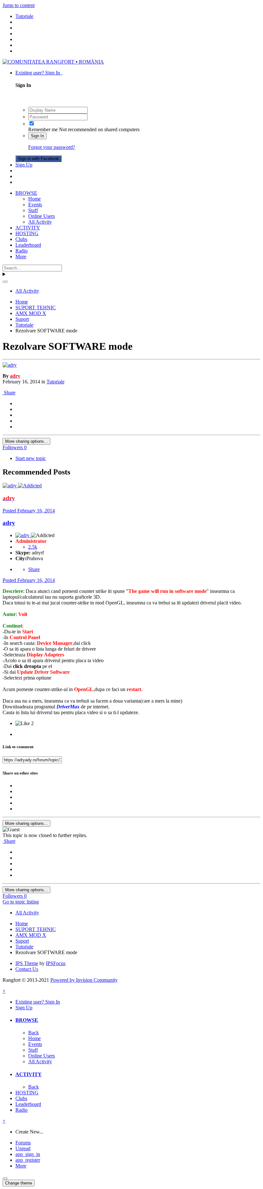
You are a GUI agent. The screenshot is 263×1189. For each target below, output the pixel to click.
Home (34, 198)
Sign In (37, 135)
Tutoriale (55, 381)
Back (33, 1032)
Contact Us (26, 969)
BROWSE (26, 193)
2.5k (32, 547)
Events (35, 204)
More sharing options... (26, 441)
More (20, 256)
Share (9, 392)
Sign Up (23, 164)
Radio (21, 250)
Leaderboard (28, 245)
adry (9, 522)
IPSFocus (55, 963)
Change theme (18, 1183)
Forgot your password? (51, 147)
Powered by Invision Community (84, 980)
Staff (33, 210)
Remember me (43, 129)
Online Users (41, 216)
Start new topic (30, 458)
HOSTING (26, 233)
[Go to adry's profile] (10, 365)
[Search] (5, 282)
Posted (29, 510)
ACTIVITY (27, 227)
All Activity (40, 222)
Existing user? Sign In (39, 72)
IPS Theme (26, 963)
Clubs (21, 239)
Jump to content (19, 5)
